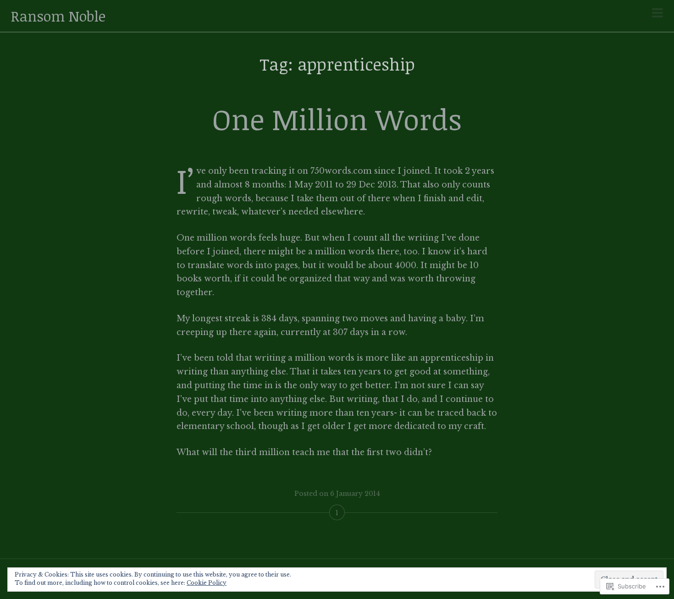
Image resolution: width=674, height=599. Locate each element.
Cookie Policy (207, 582)
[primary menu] (657, 13)
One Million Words (337, 118)
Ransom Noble (58, 16)
